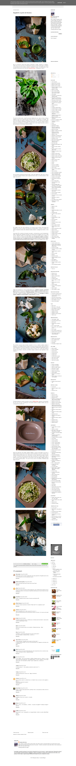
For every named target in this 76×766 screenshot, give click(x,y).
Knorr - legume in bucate (56, 462)
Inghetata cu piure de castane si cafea (57, 408)
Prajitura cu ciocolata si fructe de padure (56, 151)
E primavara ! (54, 451)
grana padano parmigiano (22, 565)
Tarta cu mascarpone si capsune (57, 172)
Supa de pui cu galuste (55, 360)
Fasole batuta (54, 215)
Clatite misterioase (55, 104)
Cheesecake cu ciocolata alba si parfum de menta (57, 96)
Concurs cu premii (55, 439)
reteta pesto (43, 565)
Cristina (17, 672)
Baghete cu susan (54, 206)
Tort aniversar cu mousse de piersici (56, 179)
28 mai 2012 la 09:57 (21, 649)
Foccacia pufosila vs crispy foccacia (56, 218)
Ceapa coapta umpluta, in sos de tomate (57, 211)
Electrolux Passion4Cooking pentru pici (56, 453)
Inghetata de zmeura (55, 421)
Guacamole (53, 220)
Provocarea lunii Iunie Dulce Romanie (56, 482)
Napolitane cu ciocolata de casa (57, 135)
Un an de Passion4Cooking (56, 490)
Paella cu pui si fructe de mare (56, 298)
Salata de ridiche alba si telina (56, 228)
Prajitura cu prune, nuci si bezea (57, 155)
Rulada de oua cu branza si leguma (56, 374)
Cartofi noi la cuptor (55, 247)
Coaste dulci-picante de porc (56, 320)
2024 (53, 562)
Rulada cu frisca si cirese (56, 159)
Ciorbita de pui (54, 354)
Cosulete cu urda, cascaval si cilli (56, 214)
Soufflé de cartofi (54, 234)
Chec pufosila (54, 94)
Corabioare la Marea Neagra (56, 107)
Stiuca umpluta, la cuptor (56, 289)
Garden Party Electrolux (55, 454)
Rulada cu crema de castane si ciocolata (56, 158)
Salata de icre (54, 277)
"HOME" (52, 646)
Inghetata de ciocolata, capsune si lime (57, 412)
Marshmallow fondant (55, 125)
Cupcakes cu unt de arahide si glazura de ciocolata (56, 116)
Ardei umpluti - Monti (55, 319)
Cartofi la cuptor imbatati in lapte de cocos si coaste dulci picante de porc (56, 245)
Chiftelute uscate (54, 212)
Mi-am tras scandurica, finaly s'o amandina (56, 518)
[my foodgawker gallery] (56, 555)
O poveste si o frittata (55, 369)
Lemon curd (54, 124)
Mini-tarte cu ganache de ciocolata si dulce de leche (56, 128)
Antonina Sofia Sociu (55, 16)
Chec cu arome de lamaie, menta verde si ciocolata (56, 92)
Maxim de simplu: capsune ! (56, 367)
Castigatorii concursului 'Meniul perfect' (57, 433)
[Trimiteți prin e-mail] (34, 564)
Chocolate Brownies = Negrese (56, 101)
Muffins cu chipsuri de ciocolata (57, 130)
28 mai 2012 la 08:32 (25, 603)
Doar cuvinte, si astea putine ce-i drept (57, 509)
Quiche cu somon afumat (56, 275)
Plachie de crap (54, 273)
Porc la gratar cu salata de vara (56, 330)
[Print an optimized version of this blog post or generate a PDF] (45, 564)
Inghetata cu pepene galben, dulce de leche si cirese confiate (57, 405)
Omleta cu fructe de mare (56, 371)
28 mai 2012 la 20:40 (22, 695)
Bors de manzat (54, 348)
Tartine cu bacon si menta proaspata (56, 238)
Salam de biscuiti (54, 160)
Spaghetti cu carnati (55, 312)
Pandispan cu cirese (55, 138)
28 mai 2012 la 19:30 (24, 688)
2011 (53, 584)
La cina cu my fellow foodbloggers (55, 465)
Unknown (17, 609)
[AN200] (52, 557)
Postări (53, 74)
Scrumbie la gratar (55, 278)
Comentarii (54, 76)
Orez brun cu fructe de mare (56, 297)
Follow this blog (56, 524)
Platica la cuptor (54, 274)
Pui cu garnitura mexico (55, 339)
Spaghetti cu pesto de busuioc (56, 313)
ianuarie (54, 583)
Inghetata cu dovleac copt (56, 400)
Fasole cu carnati (54, 253)
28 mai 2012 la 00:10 (28, 581)
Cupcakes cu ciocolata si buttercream (55, 113)
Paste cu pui (54, 305)
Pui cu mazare (54, 341)
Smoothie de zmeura (55, 503)
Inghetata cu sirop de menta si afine (56, 410)
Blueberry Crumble (55, 89)
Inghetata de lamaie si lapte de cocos (56, 418)
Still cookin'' (54, 485)
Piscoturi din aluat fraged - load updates (57, 145)
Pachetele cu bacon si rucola (56, 222)
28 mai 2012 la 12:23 (22, 671)
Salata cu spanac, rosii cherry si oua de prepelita (57, 376)
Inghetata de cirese (55, 413)
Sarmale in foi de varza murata (56, 331)
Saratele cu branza (55, 232)
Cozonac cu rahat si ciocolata (56, 110)
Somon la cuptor (54, 284)
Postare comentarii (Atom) (22, 734)
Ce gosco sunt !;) (54, 507)
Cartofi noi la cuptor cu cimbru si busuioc (57, 249)
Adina (17, 588)
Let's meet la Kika (55, 466)
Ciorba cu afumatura (55, 349)
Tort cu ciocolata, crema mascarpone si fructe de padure (57, 185)
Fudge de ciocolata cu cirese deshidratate (56, 118)
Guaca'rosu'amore (54, 219)
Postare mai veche (45, 732)
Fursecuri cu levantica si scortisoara (55, 121)
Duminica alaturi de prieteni (56, 449)
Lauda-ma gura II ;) (55, 512)
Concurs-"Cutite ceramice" (56, 442)
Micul (17, 649)
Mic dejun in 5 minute (55, 368)
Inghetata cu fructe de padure (56, 402)
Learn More (59, 2)
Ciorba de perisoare (55, 352)
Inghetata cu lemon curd (55, 403)
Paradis (17, 618)
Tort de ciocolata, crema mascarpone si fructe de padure (59, 608)
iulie (54, 564)
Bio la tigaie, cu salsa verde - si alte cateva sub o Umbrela (57, 431)
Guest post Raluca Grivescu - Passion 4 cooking (56, 459)
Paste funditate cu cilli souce (56, 308)
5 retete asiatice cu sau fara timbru (56, 427)
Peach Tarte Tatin (54, 142)
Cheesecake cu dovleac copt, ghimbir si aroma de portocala (56, 98)
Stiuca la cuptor (54, 287)
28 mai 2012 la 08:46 (22, 618)
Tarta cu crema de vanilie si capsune (56, 169)
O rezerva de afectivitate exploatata (55, 473)
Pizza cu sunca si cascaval (56, 224)
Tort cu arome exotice (55, 180)
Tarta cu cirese (54, 167)
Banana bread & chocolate (56, 83)
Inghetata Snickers (55, 422)
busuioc (17, 565)
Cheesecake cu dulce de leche (56, 100)
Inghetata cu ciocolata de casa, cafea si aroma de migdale (56, 399)
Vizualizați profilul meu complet (56, 29)
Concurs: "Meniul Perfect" (56, 443)
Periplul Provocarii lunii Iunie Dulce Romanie (56, 479)
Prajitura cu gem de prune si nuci (56, 382)
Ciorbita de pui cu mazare (56, 356)
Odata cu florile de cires (55, 474)
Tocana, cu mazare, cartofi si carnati (56, 262)
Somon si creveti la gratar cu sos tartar (56, 286)
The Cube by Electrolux (55, 488)
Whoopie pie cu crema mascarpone (55, 201)
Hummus (53, 254)
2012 (53, 563)
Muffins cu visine (54, 134)
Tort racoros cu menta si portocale (55, 198)
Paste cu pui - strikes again (56, 306)
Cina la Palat (54, 438)
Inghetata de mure (54, 419)
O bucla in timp (54, 470)
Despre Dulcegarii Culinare (56, 446)
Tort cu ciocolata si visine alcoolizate (56, 182)
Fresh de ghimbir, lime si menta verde (57, 500)
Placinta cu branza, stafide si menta (56, 147)
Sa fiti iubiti (54, 484)
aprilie (54, 578)
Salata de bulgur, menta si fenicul (56, 226)
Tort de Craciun (54, 193)
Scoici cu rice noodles (55, 301)
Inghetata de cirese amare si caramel (56, 416)
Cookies (53, 106)
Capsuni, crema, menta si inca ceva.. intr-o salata (56, 498)
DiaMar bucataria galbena (20, 581)
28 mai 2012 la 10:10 (21, 656)
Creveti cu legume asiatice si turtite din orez (56, 295)
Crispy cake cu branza (55, 111)
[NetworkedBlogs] (56, 523)
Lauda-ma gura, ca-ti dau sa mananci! (56, 514)
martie (54, 579)
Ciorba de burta (54, 350)
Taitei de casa (54, 314)
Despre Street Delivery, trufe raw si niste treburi (56, 448)
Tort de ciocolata (54, 188)
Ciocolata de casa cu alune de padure (56, 103)
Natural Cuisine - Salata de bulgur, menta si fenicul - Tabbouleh (56, 468)
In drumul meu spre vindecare (56, 511)
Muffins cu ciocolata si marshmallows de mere (55, 132)
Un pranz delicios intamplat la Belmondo (56, 492)
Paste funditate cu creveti (56, 299)
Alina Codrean (18, 639)
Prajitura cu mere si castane (56, 154)
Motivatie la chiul (54, 519)
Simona (17, 703)
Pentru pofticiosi (54, 477)
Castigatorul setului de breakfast (57, 437)
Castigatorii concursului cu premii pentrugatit (56, 435)
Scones (53, 163)
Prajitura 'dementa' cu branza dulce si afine (56, 149)
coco (16, 656)
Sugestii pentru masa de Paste (56, 486)
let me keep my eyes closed (57, 576)
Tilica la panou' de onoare (56, 489)
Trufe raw (53, 268)
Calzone (53, 208)
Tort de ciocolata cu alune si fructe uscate (56, 191)
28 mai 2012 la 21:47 (22, 703)
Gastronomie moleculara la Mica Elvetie (56, 456)
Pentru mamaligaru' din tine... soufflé (56, 258)
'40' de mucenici (54, 81)
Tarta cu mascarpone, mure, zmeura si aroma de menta (56, 174)
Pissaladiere (53, 223)
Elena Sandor (18, 574)
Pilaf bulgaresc (54, 259)
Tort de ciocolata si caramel (56, 192)
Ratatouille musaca (55, 260)
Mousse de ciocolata (55, 129)
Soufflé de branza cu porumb (56, 233)
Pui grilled (53, 342)
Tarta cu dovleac (54, 170)
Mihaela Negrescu (19, 603)
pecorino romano (34, 565)
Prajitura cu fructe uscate (56, 153)
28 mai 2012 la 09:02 (21, 632)
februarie (54, 581)
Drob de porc (54, 321)
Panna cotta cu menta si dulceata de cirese (55, 141)
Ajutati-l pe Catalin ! (55, 429)
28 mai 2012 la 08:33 (22, 609)
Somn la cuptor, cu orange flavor (56, 280)
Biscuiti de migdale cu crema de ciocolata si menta (57, 88)
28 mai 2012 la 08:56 (22, 625)
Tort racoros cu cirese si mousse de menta (57, 195)
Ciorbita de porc (54, 353)
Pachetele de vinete (55, 255)
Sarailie (53, 162)
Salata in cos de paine (55, 230)
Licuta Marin (18, 688)
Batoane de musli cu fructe (56, 84)
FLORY (17, 710)
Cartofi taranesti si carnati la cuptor (56, 251)
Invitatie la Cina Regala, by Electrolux (56, 461)
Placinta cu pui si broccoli (56, 338)
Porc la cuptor (54, 329)
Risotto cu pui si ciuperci (56, 309)
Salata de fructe (54, 501)
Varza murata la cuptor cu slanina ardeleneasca (56, 333)
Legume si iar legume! (55, 365)
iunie (54, 566)
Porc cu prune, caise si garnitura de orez (57, 327)
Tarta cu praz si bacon (55, 236)
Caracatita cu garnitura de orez (56, 293)
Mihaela (17, 695)
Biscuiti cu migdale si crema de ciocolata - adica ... (57, 570)
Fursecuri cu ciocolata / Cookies (57, 119)
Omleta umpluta (54, 372)
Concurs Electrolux (55, 441)
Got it (64, 2)
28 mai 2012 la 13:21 (22, 678)
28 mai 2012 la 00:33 (21, 588)
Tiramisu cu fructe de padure (56, 175)
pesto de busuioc (39, 565)
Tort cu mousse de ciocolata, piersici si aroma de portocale (56, 187)
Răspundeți (17, 578)
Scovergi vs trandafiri (55, 164)
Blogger (44, 757)
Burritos (53, 207)
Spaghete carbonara (55, 310)
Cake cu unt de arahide (55, 90)
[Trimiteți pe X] (36, 564)
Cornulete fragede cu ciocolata (56, 108)
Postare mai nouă (16, 732)
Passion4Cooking (54, 475)
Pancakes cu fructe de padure (56, 136)
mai (53, 567)
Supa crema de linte (55, 358)
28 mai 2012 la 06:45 (23, 596)
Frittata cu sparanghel (55, 364)
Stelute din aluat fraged (55, 166)
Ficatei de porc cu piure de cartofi (56, 324)
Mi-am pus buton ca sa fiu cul (56, 516)
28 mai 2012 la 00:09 (24, 574)
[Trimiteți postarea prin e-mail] (32, 563)
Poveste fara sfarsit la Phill (56, 480)
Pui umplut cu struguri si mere (56, 343)
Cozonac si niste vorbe (55, 444)
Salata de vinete (54, 229)
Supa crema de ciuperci (55, 357)
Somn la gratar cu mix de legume (56, 283)
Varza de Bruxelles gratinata (56, 264)
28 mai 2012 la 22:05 (22, 710)
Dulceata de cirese (54, 397)
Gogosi (53, 123)
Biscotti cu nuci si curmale (56, 85)
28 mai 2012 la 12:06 (22, 665)
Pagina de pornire (30, 732)
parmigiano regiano (28, 565)
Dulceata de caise (54, 390)
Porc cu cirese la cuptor (55, 325)
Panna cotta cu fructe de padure (57, 139)
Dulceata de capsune (55, 396)
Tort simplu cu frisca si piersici (57, 199)
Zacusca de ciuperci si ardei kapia (56, 388)
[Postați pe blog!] (35, 564)
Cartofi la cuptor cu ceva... (56, 242)
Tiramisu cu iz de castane (56, 177)
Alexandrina (18, 596)
